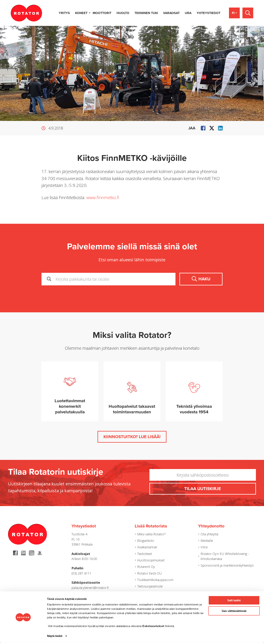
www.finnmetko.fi (102, 197)
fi (233, 13)
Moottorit (102, 13)
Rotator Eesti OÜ (149, 573)
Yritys (64, 13)
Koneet (81, 13)
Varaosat (171, 13)
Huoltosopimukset (151, 560)
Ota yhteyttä (209, 534)
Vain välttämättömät (234, 610)
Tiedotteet (144, 554)
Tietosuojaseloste (150, 586)
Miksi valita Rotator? (151, 534)
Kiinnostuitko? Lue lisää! (132, 436)
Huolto (123, 13)
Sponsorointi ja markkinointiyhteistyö (227, 565)
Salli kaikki (234, 600)
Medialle (207, 540)
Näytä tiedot (54, 635)
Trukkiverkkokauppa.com (155, 580)
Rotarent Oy (146, 566)
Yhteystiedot (208, 13)
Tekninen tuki (146, 13)
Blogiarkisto (145, 540)
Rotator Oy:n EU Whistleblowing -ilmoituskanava (225, 556)
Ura (188, 13)
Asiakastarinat (147, 547)
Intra (204, 547)
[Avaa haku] (247, 13)
